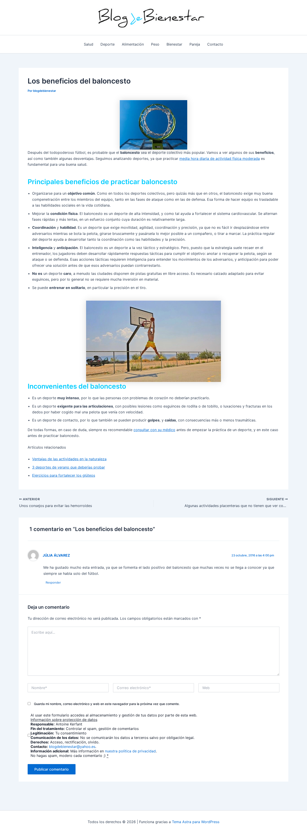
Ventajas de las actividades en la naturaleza (69, 459)
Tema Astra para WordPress (195, 822)
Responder (53, 582)
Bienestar (174, 44)
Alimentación (133, 44)
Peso (155, 44)
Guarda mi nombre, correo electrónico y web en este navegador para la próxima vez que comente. (107, 704)
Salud (88, 44)
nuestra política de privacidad (130, 751)
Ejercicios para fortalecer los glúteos (63, 475)
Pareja (194, 44)
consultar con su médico (154, 430)
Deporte (107, 44)
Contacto (215, 44)
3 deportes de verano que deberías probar (68, 467)
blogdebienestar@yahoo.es (72, 746)
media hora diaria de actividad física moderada (219, 158)
